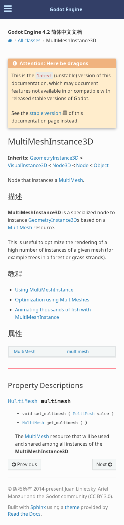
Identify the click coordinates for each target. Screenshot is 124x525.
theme (72, 507)
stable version (45, 113)
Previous (26, 464)
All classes (29, 40)
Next (102, 464)
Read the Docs (24, 514)
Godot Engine (66, 9)
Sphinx (38, 507)
